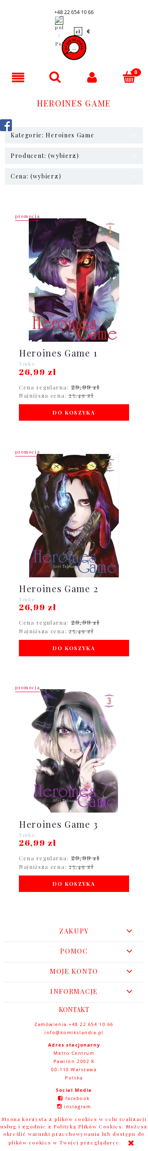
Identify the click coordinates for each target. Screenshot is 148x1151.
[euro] (89, 31)
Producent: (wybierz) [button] (45, 156)
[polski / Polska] (59, 31)
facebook (77, 1098)
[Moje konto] (92, 77)
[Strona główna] (74, 47)
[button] (18, 77)
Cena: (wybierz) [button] (36, 176)
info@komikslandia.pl (74, 1032)
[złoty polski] (78, 31)
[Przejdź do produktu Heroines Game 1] (74, 280)
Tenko (27, 364)
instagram (77, 1106)
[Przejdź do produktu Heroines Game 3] (74, 751)
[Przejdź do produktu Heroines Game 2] (74, 515)
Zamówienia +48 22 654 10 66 (74, 1024)
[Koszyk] (129, 76)
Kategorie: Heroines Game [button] (52, 135)
